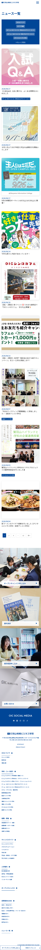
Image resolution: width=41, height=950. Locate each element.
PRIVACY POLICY (20, 747)
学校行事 (4, 852)
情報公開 (4, 763)
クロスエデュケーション (8, 847)
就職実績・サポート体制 (8, 825)
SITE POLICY (20, 744)
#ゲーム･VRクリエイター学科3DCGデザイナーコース (16, 99)
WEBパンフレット (31, 948)
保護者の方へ (5, 913)
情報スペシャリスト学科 (8, 801)
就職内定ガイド (6, 828)
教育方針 (4, 760)
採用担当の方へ (6, 916)
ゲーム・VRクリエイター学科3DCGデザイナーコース (15, 787)
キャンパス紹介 (6, 757)
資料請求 (7, 623)
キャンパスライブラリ (7, 844)
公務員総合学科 (6, 798)
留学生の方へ (5, 922)
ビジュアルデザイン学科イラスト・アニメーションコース (16, 781)
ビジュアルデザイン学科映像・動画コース (12, 775)
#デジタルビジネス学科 (8, 475)
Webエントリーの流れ (7, 876)
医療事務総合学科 (6, 793)
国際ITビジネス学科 (7, 810)
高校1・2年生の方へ (7, 905)
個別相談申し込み (10, 663)
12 (23, 535)
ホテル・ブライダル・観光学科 (10, 790)
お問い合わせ (9, 703)
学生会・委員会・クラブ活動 (9, 855)
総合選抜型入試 (6, 871)
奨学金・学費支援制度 (7, 874)
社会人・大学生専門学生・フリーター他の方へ (14, 910)
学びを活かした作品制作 (8, 858)
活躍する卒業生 (6, 831)
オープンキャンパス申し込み (15, 583)
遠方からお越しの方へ (7, 908)
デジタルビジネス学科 (7, 807)
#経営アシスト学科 (7, 419)
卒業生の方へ (5, 919)
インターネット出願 (7, 879)
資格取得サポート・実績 (8, 822)
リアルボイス (5, 849)
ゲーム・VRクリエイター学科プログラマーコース (14, 784)
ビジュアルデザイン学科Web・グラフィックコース (15, 778)
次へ (29, 535)
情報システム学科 (6, 804)
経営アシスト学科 (6, 795)
